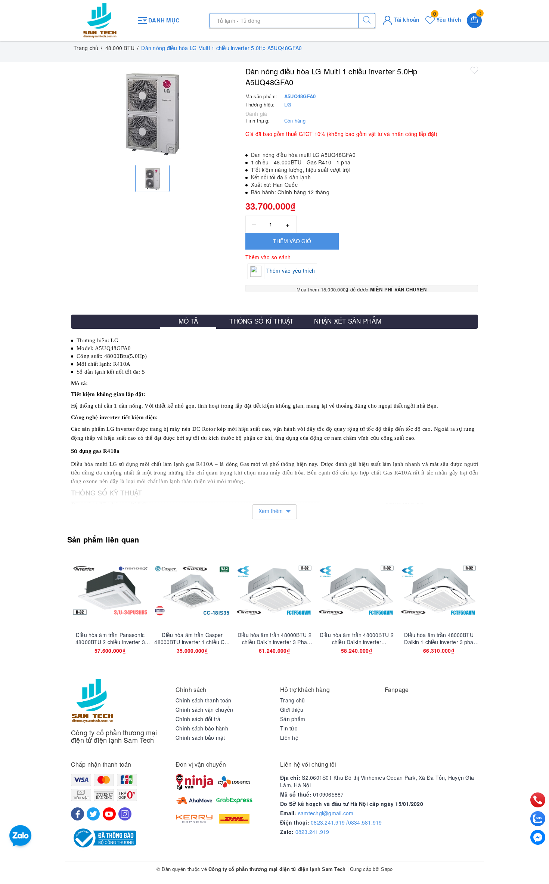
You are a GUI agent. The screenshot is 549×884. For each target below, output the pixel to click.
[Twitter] (93, 813)
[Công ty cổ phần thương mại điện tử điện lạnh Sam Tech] (100, 20)
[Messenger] (537, 837)
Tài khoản (406, 19)
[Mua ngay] (75, 590)
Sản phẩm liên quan (103, 539)
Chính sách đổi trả (198, 719)
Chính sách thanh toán (203, 700)
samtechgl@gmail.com (326, 813)
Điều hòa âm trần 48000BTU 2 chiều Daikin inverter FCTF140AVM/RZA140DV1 (357, 638)
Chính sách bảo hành (202, 728)
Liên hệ (289, 737)
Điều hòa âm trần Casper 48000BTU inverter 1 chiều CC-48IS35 (192, 638)
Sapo (387, 868)
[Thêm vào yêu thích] (474, 70)
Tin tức (288, 728)
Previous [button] (50, 612)
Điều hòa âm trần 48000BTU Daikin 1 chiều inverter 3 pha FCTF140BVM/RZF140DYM (439, 638)
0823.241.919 (312, 831)
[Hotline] (538, 800)
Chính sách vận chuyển (204, 709)
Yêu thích (447, 19)
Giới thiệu (292, 709)
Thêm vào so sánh (268, 257)
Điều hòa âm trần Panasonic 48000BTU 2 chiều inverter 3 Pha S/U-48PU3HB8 (110, 638)
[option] (152, 112)
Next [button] (498, 612)
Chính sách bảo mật (200, 737)
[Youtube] (109, 813)
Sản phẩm (292, 719)
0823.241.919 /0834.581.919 (346, 822)
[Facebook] (77, 813)
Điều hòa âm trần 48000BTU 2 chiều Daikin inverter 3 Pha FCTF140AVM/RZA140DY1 (274, 638)
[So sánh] (145, 590)
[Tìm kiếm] (366, 20)
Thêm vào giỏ (292, 241)
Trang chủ (292, 700)
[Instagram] (124, 813)
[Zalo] (537, 818)
